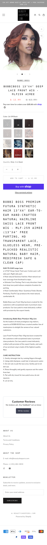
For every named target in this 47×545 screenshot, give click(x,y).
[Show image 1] (22, 74)
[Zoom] (41, 29)
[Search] (39, 15)
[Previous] (17, 74)
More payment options (23, 192)
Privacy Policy (8, 444)
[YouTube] (10, 468)
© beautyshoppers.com (23, 513)
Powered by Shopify (23, 516)
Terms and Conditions (11, 440)
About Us (6, 436)
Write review (23, 411)
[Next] (29, 74)
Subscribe (12, 500)
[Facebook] (4, 468)
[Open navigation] (3, 15)
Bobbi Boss (23, 80)
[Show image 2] (24, 74)
